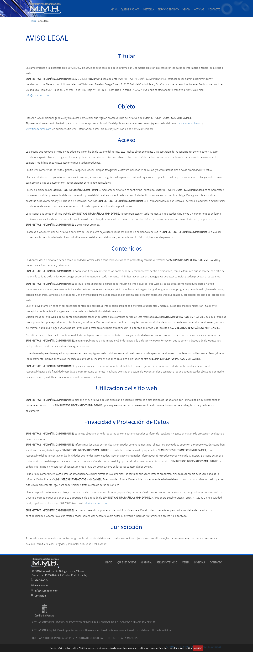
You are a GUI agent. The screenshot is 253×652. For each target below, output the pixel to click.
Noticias (199, 9)
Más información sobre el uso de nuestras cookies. (169, 648)
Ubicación (40, 595)
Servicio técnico (168, 9)
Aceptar (198, 648)
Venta (186, 9)
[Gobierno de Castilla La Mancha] (44, 610)
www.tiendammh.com (38, 129)
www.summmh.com (190, 123)
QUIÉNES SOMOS (130, 9)
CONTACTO (214, 9)
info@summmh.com (37, 95)
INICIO (113, 9)
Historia (148, 9)
